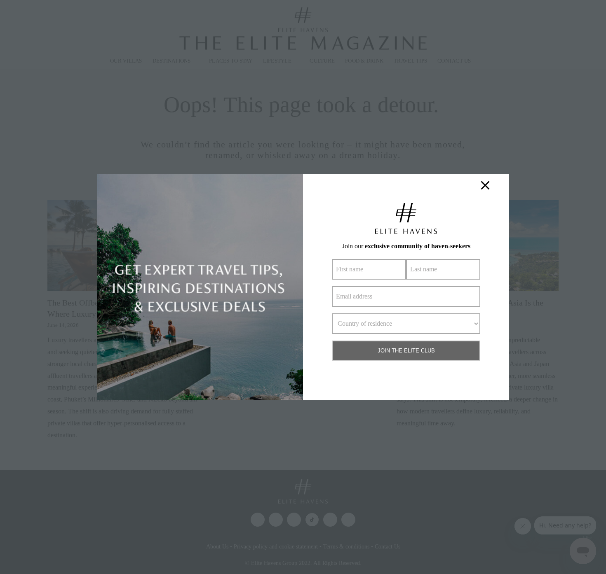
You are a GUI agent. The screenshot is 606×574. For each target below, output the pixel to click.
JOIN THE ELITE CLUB (406, 351)
